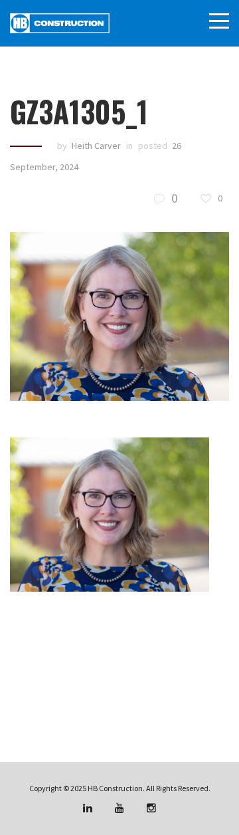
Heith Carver (96, 146)
